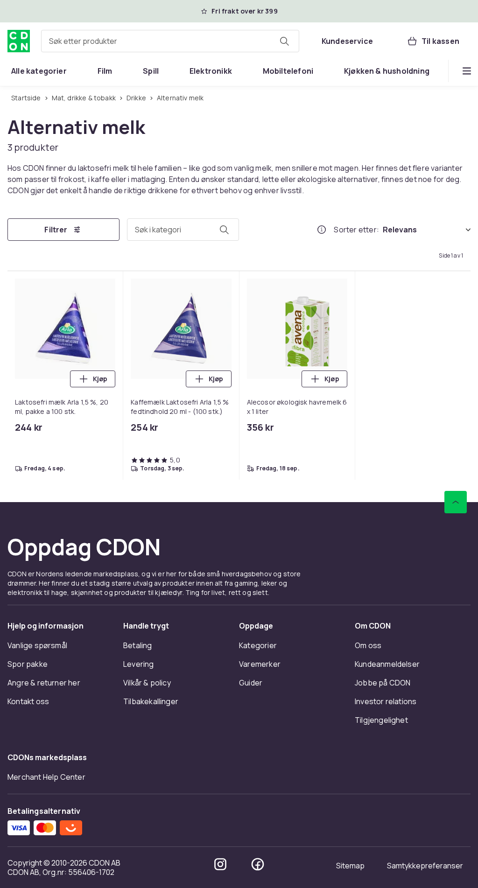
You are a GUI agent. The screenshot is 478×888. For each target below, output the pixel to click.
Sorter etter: (356, 229)
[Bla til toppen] (455, 502)
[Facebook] (258, 864)
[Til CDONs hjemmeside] (18, 41)
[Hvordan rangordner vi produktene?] (321, 229)
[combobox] (170, 41)
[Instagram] (220, 864)
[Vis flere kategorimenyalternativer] (467, 71)
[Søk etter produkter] (284, 41)
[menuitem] (39, 71)
